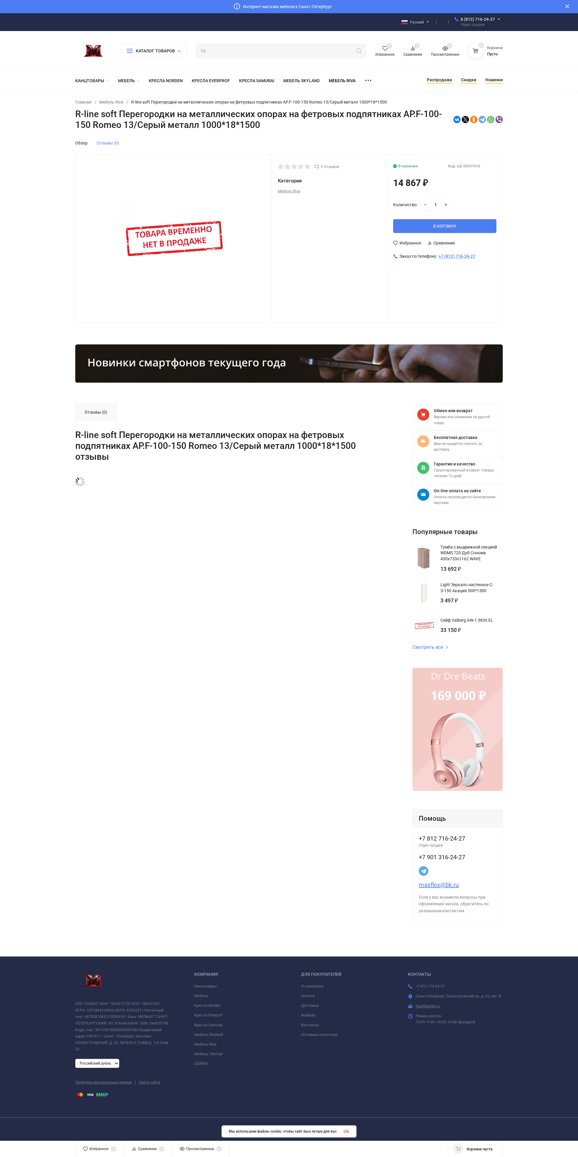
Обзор (81, 143)
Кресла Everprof (208, 1015)
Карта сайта (149, 1082)
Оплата (308, 996)
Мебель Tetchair (208, 1054)
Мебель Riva (111, 102)
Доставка (310, 1005)
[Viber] (499, 119)
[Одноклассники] (473, 119)
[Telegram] (482, 119)
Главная (83, 102)
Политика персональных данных (103, 1082)
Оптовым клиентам (319, 1034)
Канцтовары (205, 986)
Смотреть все (427, 647)
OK (346, 1131)
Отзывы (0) (108, 143)
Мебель (201, 996)
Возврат (308, 1015)
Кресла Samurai (208, 1025)
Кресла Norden (207, 1005)
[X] (465, 119)
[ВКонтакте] (457, 119)
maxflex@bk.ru (439, 884)
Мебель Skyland (208, 1034)
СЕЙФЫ (201, 1063)
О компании (312, 986)
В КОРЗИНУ (444, 226)
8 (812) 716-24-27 (478, 19)
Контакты (310, 1025)
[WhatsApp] (490, 119)
